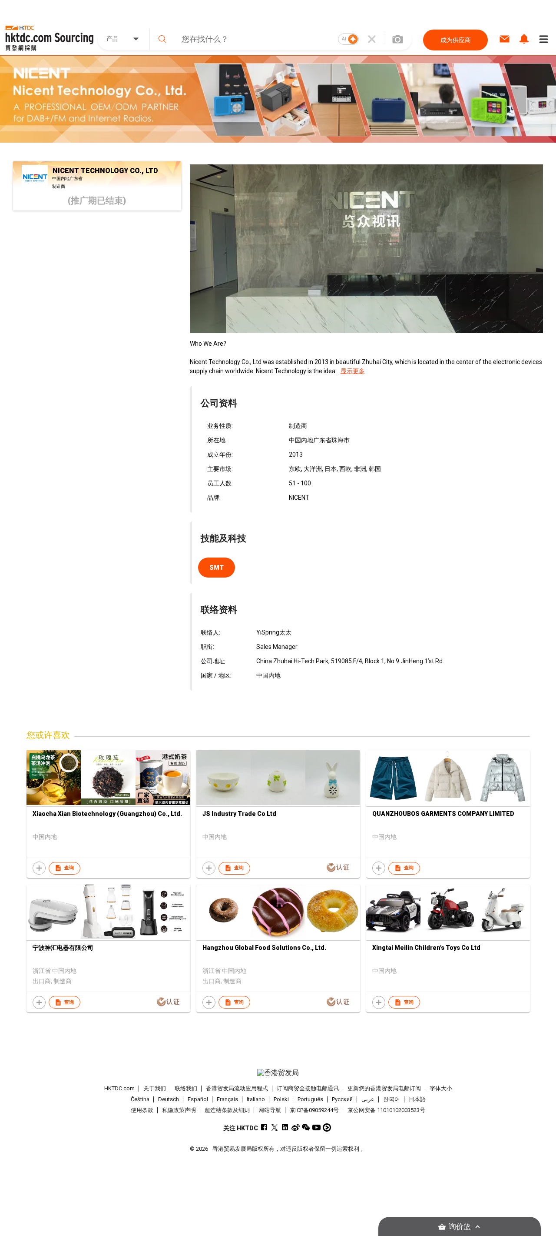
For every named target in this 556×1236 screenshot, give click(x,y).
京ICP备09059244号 (314, 1110)
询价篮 (460, 1227)
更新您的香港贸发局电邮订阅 (384, 1088)
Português (310, 1099)
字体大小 (441, 1088)
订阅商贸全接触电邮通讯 (308, 1088)
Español (198, 1099)
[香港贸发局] (278, 1073)
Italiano (256, 1099)
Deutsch (168, 1099)
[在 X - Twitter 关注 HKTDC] (275, 1127)
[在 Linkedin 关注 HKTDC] (285, 1127)
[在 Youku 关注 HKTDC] (327, 1127)
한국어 (391, 1099)
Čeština (140, 1099)
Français (227, 1099)
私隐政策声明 (179, 1110)
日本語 (417, 1099)
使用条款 (142, 1110)
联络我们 (186, 1088)
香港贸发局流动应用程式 (237, 1088)
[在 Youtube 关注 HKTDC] (316, 1127)
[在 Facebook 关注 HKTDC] (264, 1127)
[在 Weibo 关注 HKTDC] (295, 1127)
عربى (367, 1099)
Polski (281, 1099)
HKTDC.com (119, 1088)
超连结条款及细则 (227, 1110)
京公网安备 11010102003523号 (386, 1110)
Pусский (342, 1099)
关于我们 (154, 1088)
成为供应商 (455, 40)
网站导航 (269, 1110)
